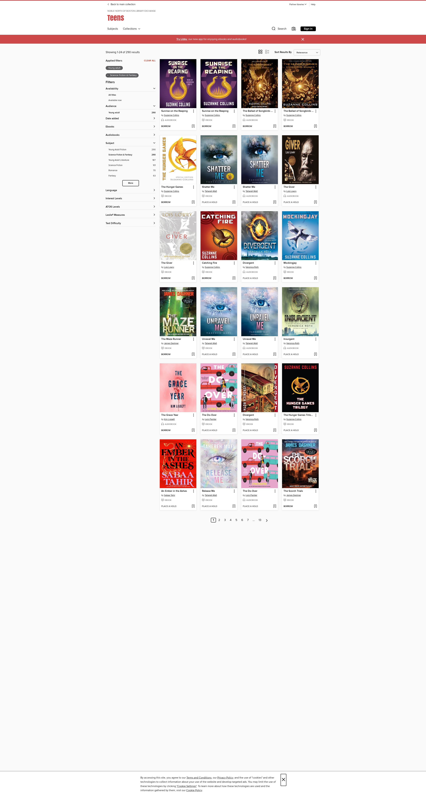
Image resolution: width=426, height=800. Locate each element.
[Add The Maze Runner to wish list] (193, 354)
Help (313, 4)
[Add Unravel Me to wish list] (234, 354)
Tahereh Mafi (211, 191)
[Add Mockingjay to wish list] (315, 278)
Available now (115, 100)
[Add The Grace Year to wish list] (193, 430)
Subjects (112, 29)
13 (260, 520)
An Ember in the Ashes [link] (174, 491)
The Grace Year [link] (169, 415)
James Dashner (171, 343)
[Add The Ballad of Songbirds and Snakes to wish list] (275, 126)
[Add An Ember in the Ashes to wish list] (193, 506)
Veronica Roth (252, 267)
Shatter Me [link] (208, 187)
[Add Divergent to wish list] (275, 278)
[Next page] (267, 520)
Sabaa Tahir (169, 495)
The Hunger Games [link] (172, 187)
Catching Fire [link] (209, 263)
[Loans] (294, 29)
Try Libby (181, 39)
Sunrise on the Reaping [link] (174, 111)
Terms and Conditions (199, 777)
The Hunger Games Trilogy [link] (299, 415)
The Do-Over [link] (209, 415)
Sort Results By (283, 52)
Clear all (150, 60)
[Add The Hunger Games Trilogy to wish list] (315, 430)
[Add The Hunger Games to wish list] (193, 202)
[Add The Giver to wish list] (315, 202)
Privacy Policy (225, 777)
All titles (112, 95)
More (130, 183)
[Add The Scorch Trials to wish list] (315, 506)
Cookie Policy (194, 790)
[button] (298, 4)
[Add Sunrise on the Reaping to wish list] (193, 126)
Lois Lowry (291, 191)
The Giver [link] (289, 187)
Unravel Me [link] (208, 339)
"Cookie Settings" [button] (187, 786)
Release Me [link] (208, 491)
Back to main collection (122, 4)
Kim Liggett (169, 419)
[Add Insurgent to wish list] (315, 354)
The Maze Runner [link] (171, 339)
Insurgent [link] (289, 339)
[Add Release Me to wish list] (234, 506)
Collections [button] (130, 29)
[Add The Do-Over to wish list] (234, 430)
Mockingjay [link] (290, 263)
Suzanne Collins (171, 115)
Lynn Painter (210, 419)
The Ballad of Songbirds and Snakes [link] (258, 111)
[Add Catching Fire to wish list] (234, 278)
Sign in (308, 29)
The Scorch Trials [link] (293, 491)
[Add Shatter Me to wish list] (234, 202)
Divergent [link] (248, 263)
